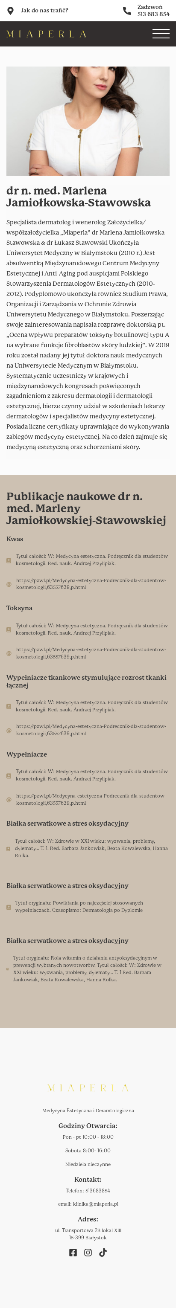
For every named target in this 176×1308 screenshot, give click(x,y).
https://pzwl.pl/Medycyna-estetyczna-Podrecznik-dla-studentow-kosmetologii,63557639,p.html (91, 584)
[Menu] (161, 33)
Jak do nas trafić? (44, 10)
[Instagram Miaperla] (88, 1252)
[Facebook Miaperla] (73, 1252)
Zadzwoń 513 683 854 (154, 10)
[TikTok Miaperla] (103, 1252)
